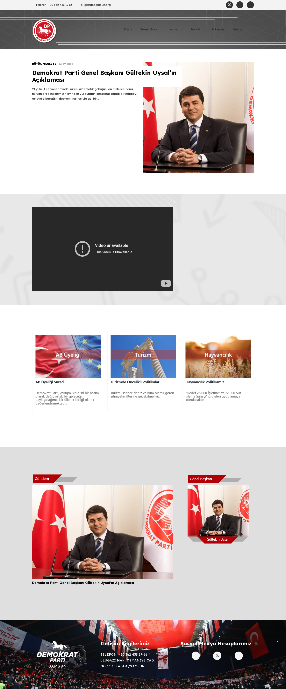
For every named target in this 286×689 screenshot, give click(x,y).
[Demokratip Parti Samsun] (44, 31)
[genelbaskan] (218, 509)
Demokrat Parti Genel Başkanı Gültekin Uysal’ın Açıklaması (104, 76)
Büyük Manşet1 (44, 64)
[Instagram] (239, 4)
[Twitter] (229, 4)
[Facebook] (250, 4)
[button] (251, 29)
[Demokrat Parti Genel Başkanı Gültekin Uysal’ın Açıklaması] (102, 488)
